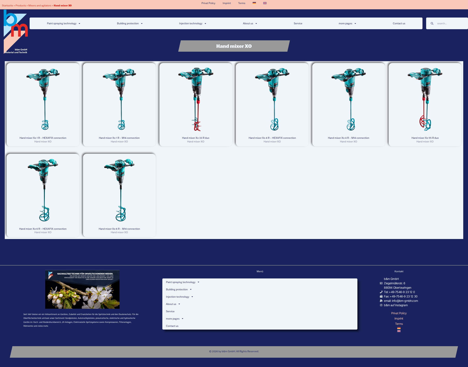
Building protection (128, 23)
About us (248, 23)
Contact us (399, 23)
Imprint (227, 3)
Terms (241, 3)
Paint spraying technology (61, 23)
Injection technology (190, 23)
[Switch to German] (254, 3)
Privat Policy (208, 3)
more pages (345, 23)
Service (298, 23)
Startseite (7, 5)
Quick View (43, 130)
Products (21, 5)
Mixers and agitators (39, 5)
